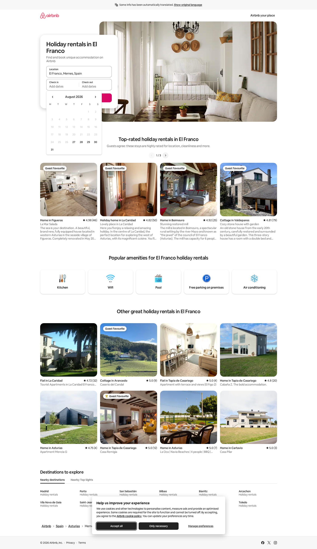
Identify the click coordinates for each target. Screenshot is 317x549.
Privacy (70, 542)
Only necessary (158, 526)
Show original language (188, 4)
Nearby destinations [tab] (52, 479)
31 (52, 149)
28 (81, 142)
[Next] (165, 155)
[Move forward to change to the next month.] (95, 97)
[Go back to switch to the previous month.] (53, 97)
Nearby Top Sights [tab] (82, 479)
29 (88, 142)
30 (95, 142)
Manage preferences (200, 526)
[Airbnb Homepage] (49, 15)
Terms (82, 542)
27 (73, 142)
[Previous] (152, 155)
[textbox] (62, 86)
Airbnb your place (262, 15)
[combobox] (79, 73)
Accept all (116, 526)
